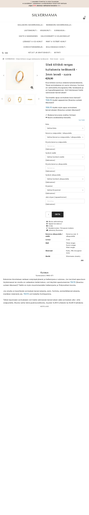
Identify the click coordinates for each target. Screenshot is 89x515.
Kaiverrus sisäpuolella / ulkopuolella (59, 133)
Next (37, 75)
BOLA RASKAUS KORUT (55, 47)
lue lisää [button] (82, 120)
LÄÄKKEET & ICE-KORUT (33, 41)
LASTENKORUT (30, 30)
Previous (3, 75)
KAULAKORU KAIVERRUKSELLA (30, 25)
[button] (32, 87)
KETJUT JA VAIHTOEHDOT (39, 52)
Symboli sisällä (51, 153)
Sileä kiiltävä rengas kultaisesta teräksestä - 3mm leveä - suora (40, 59)
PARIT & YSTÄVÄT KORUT (56, 41)
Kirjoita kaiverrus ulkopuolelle (56, 164)
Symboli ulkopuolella (53, 175)
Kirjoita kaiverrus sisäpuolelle (56, 142)
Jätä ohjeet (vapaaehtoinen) (56, 197)
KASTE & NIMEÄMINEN (28, 36)
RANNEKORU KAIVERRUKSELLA (58, 25)
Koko (47, 124)
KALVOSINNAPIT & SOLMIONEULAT (55, 36)
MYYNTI (57, 52)
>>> (59, 5)
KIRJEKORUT (45, 30)
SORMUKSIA (59, 30)
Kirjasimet (49, 186)
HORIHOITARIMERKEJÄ (32, 47)
